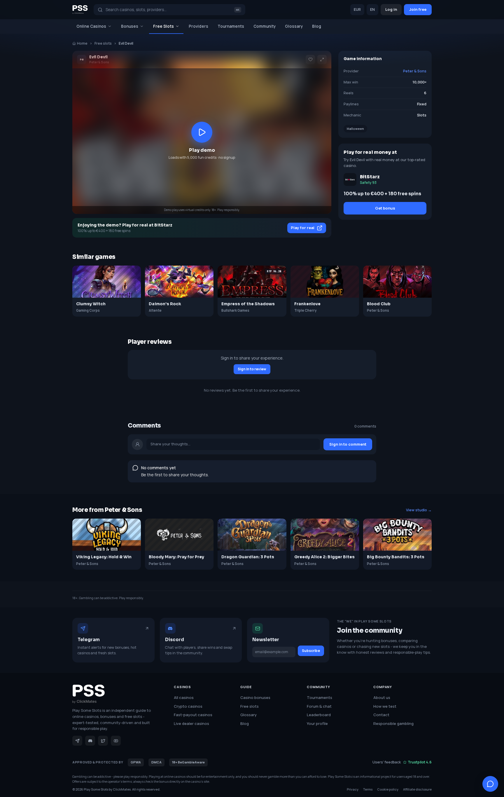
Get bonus (385, 208)
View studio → (419, 510)
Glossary (294, 26)
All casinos (184, 697)
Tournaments (231, 26)
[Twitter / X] (103, 741)
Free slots (103, 43)
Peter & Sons (414, 71)
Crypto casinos (188, 706)
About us (381, 697)
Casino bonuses (255, 697)
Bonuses (129, 26)
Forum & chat (319, 706)
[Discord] (90, 741)
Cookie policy (387, 789)
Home (82, 43)
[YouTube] (116, 741)
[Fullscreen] (322, 59)
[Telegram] (77, 741)
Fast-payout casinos (193, 714)
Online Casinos (91, 26)
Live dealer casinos (191, 723)
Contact (381, 714)
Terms (367, 789)
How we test (384, 706)
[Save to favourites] (310, 59)
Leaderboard (319, 714)
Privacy (352, 789)
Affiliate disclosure (417, 789)
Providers (198, 26)
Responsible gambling (393, 723)
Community (264, 26)
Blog (316, 26)
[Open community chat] (490, 784)
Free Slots (163, 26)
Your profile (317, 723)
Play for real (302, 227)
